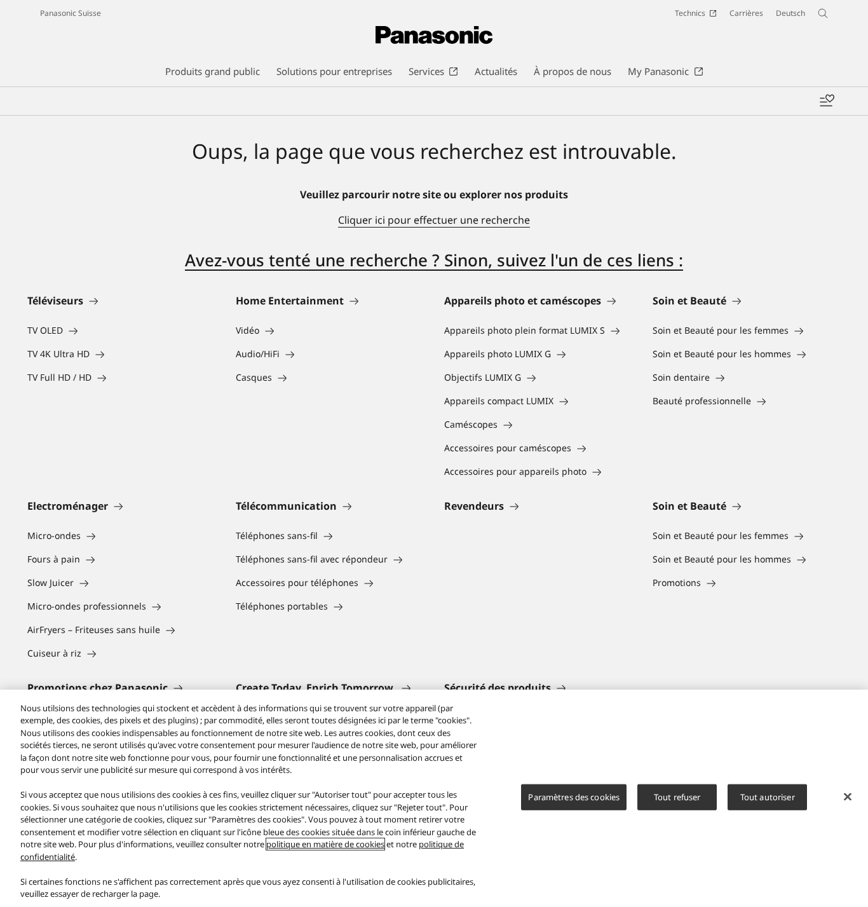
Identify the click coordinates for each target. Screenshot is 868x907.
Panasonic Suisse (70, 13)
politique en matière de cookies (325, 844)
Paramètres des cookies (574, 797)
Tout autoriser (767, 797)
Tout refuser (677, 797)
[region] (434, 798)
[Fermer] (848, 796)
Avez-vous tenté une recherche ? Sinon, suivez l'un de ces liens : (434, 260)
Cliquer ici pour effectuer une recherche (434, 220)
